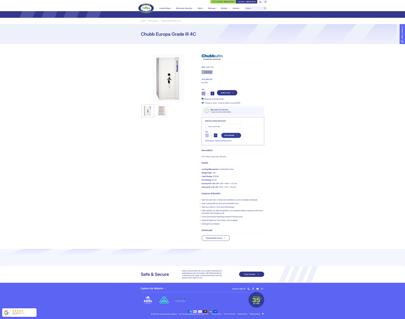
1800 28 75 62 (229, 2)
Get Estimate (231, 134)
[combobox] (256, 8)
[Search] (265, 8)
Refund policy (242, 314)
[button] (166, 8)
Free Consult (249, 274)
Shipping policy (255, 314)
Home (143, 21)
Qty (203, 89)
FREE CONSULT (402, 32)
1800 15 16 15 (250, 2)
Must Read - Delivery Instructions (218, 140)
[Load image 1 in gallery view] (147, 110)
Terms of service (230, 314)
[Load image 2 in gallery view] (161, 110)
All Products (153, 21)
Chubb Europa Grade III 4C (171, 21)
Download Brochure (214, 238)
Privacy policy (217, 314)
